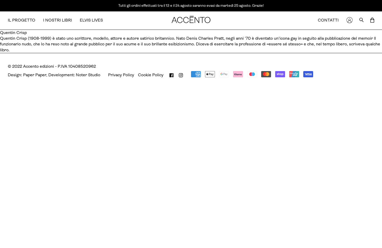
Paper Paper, (35, 74)
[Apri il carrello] (372, 20)
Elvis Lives (91, 20)
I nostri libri (57, 20)
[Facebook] (171, 75)
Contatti (328, 20)
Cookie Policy (150, 74)
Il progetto (21, 20)
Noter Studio (88, 74)
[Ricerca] (361, 20)
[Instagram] (181, 75)
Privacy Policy (121, 74)
